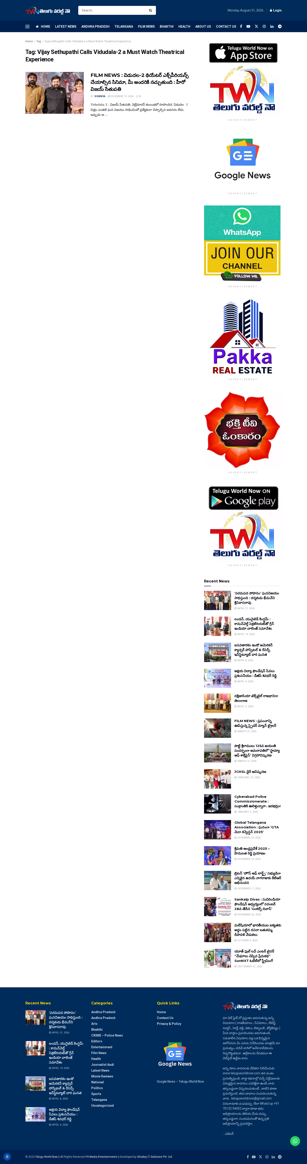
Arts (94, 1024)
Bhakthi (167, 26)
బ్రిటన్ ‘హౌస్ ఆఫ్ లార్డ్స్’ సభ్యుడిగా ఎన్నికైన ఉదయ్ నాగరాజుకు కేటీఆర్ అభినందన (257, 878)
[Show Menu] (27, 26)
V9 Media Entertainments (101, 1156)
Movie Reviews (102, 1076)
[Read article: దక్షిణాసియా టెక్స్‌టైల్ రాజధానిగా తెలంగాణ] (217, 703)
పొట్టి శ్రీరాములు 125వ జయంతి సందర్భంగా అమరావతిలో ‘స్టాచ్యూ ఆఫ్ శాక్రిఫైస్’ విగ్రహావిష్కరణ (257, 750)
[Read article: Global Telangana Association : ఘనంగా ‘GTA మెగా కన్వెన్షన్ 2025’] (217, 829)
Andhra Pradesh (95, 26)
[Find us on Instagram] (264, 26)
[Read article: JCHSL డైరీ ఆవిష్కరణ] (217, 779)
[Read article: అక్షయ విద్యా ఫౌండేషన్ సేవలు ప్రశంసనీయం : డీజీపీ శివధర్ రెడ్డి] (217, 678)
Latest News (65, 26)
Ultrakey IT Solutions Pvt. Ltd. (155, 1156)
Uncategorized (102, 1105)
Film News (146, 26)
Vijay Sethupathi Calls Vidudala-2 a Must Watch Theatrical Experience (87, 41)
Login (277, 10)
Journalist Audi (102, 1064)
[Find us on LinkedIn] (272, 26)
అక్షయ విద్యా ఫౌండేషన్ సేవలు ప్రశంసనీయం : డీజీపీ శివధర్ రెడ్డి (64, 1114)
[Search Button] (151, 10)
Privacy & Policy (169, 1024)
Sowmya (99, 96)
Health (184, 26)
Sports (96, 1094)
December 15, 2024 (121, 96)
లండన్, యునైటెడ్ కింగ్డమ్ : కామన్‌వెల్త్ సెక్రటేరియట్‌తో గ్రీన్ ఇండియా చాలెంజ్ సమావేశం (254, 624)
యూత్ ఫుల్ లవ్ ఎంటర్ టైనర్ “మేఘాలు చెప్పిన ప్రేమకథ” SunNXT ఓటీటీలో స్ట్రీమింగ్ (254, 956)
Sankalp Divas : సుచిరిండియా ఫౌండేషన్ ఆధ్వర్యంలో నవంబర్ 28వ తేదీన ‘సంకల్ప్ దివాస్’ (257, 904)
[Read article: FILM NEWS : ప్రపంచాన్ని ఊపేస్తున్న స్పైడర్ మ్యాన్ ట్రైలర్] (217, 728)
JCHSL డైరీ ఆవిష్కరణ (250, 771)
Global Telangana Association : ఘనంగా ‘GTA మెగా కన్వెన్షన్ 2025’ (256, 827)
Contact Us (226, 26)
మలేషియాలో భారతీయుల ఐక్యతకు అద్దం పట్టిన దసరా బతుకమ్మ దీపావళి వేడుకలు (257, 930)
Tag (38, 41)
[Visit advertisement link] (243, 77)
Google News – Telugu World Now (180, 1081)
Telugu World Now (46, 1156)
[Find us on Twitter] (256, 26)
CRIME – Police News (107, 1035)
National (97, 1082)
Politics (97, 1088)
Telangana (123, 26)
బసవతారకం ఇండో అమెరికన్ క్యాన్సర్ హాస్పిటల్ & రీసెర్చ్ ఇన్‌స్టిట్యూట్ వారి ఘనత (253, 650)
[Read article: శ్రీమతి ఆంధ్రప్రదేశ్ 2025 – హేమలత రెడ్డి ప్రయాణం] (217, 855)
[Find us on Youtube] (248, 26)
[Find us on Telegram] (280, 26)
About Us (203, 26)
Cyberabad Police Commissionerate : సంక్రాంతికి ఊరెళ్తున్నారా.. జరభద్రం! (257, 801)
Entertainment (101, 1047)
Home (45, 26)
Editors (96, 1041)
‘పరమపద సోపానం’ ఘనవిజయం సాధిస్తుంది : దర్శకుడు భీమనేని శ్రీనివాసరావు (256, 598)
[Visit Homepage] (47, 10)
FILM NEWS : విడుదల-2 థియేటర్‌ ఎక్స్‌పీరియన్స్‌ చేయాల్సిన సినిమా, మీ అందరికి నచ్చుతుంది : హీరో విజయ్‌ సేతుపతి (140, 82)
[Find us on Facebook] (241, 26)
